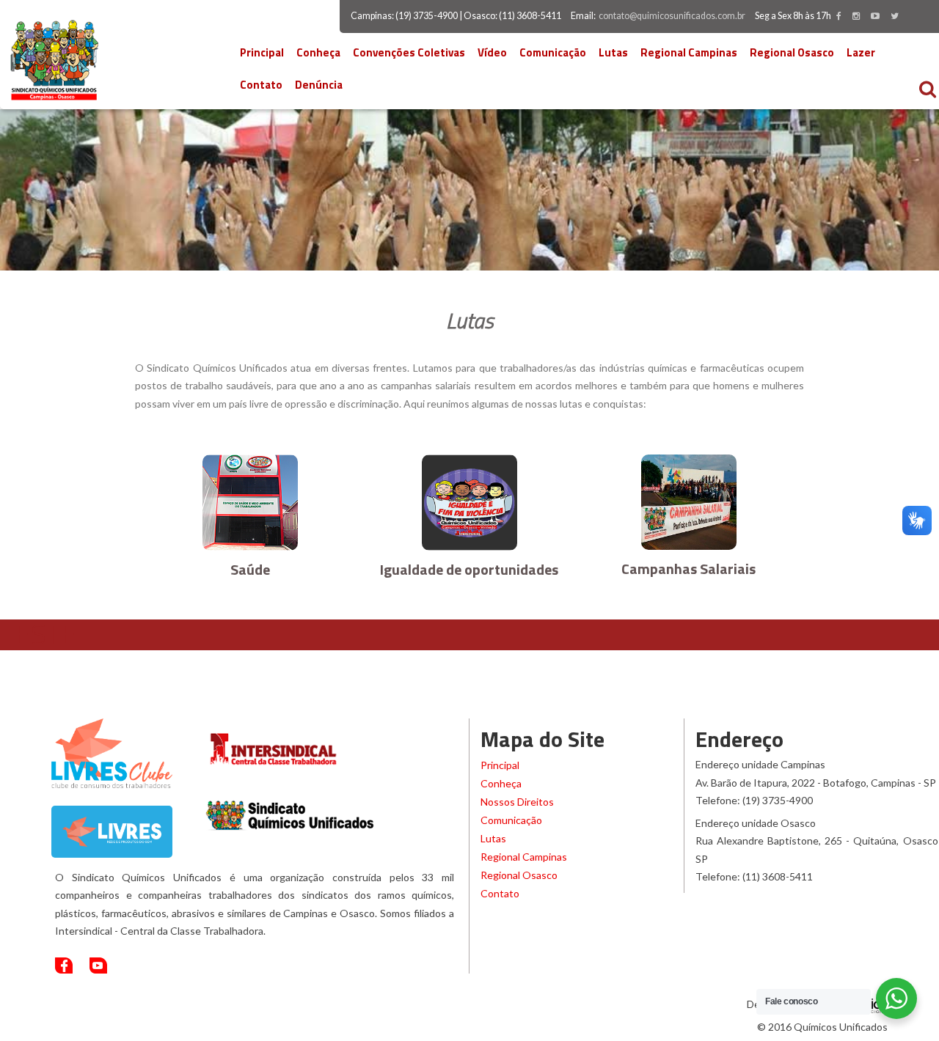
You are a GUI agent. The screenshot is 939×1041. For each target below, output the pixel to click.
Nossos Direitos (517, 801)
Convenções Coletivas (409, 52)
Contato (261, 84)
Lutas (613, 52)
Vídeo (492, 52)
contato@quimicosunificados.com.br (672, 15)
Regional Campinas (688, 52)
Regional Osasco (792, 52)
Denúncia (319, 84)
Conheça (318, 52)
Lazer (861, 52)
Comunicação (552, 52)
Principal (262, 52)
